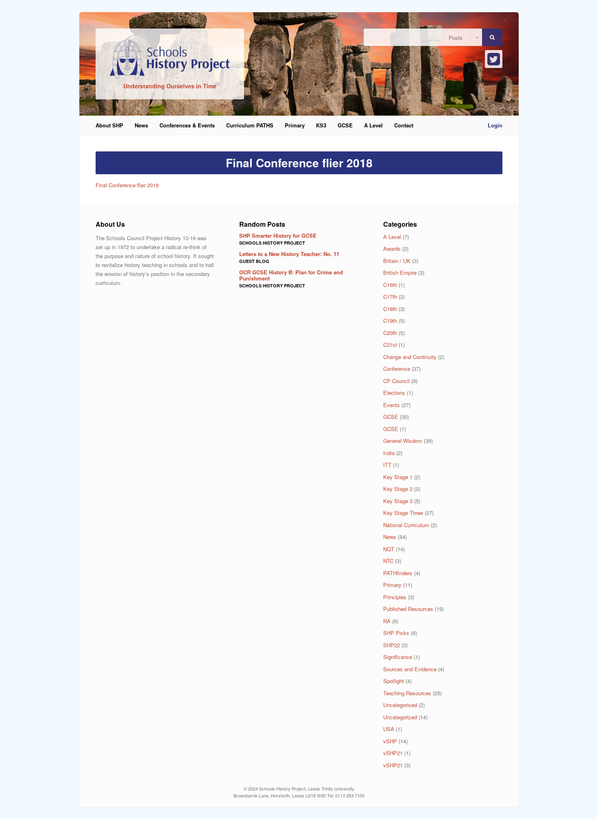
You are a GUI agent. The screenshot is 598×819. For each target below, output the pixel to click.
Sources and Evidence (409, 669)
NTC (388, 561)
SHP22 (391, 645)
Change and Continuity (409, 357)
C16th (390, 285)
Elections (394, 392)
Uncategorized (400, 717)
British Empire (400, 272)
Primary (295, 125)
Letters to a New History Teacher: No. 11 (289, 254)
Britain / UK (396, 261)
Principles (394, 597)
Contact (403, 125)
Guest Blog (254, 261)
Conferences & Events (187, 125)
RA (387, 621)
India (389, 453)
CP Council (396, 381)
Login (495, 125)
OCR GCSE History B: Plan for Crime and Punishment (291, 275)
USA (388, 729)
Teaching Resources (407, 693)
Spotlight (393, 681)
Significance (397, 657)
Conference (396, 368)
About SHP (109, 125)
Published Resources (408, 609)
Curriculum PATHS (249, 125)
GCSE (345, 125)
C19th (390, 320)
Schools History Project (272, 243)
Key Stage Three (403, 513)
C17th (390, 296)
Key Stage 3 (397, 501)
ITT (387, 465)
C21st (390, 344)
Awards (392, 248)
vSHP (390, 741)
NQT (388, 549)
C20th (390, 333)
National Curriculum (406, 525)
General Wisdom (402, 441)
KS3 (321, 125)
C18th (390, 309)
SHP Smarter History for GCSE (277, 235)
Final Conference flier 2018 (127, 185)
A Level (373, 125)
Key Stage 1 (397, 477)
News (141, 125)
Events (391, 405)
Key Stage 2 (397, 489)
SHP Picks (396, 633)
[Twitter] (493, 59)
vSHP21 (393, 753)
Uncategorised (400, 705)
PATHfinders (397, 573)
